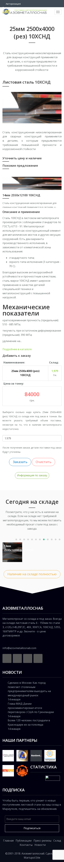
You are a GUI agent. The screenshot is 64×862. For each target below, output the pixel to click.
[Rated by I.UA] (52, 778)
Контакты (26, 845)
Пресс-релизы (42, 840)
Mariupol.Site (32, 857)
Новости (40, 845)
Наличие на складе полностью (32, 574)
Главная (8, 840)
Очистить (43, 462)
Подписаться (32, 828)
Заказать (20, 462)
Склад (57, 840)
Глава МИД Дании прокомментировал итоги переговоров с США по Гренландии (31, 708)
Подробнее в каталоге (17, 349)
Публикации (24, 840)
